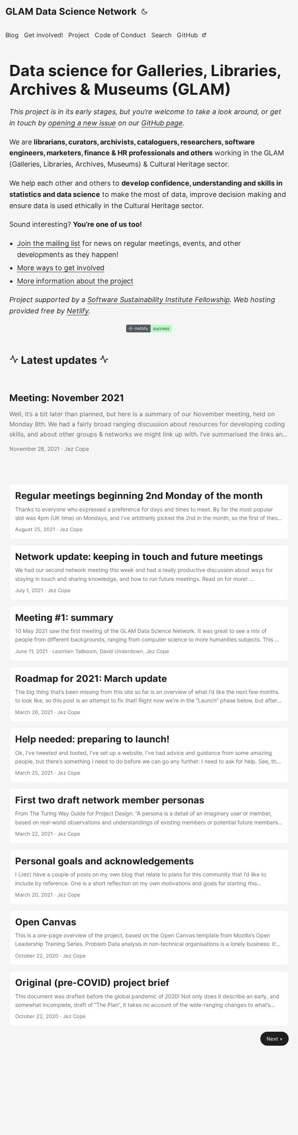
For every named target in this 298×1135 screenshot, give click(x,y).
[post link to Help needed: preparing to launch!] (149, 755)
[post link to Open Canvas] (149, 938)
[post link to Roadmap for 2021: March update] (149, 694)
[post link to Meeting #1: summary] (149, 633)
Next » (274, 1039)
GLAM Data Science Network (71, 11)
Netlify (77, 311)
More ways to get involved (60, 268)
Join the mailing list (48, 243)
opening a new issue (82, 123)
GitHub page (162, 123)
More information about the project (75, 281)
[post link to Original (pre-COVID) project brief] (149, 998)
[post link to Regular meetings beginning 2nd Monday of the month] (149, 511)
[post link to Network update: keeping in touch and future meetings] (149, 572)
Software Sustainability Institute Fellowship (158, 299)
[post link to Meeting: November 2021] (149, 422)
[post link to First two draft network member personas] (149, 816)
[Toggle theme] (144, 11)
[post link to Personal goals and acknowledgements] (149, 877)
